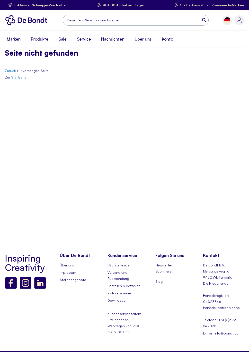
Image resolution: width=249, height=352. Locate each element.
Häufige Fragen (119, 265)
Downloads (116, 300)
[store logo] (27, 20)
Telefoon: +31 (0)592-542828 (220, 323)
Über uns (143, 39)
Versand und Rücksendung (118, 275)
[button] (227, 20)
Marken (14, 39)
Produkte (39, 39)
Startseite (19, 77)
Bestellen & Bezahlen (123, 286)
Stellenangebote (73, 280)
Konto (167, 39)
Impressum (68, 272)
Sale (63, 39)
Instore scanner (119, 293)
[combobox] (136, 20)
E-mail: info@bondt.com (222, 333)
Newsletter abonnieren (164, 268)
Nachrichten (112, 39)
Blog (159, 281)
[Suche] (205, 20)
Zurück (10, 71)
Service (84, 39)
